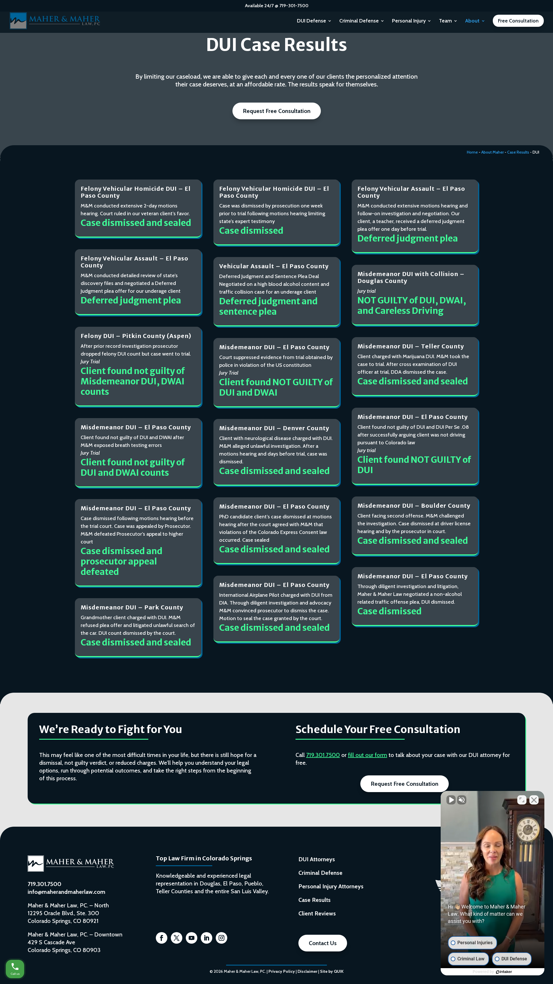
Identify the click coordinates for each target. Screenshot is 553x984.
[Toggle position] (522, 799)
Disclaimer (307, 971)
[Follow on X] (176, 938)
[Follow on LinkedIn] (206, 938)
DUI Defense (311, 21)
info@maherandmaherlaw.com (66, 891)
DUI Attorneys (316, 859)
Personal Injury (409, 21)
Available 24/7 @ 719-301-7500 (276, 5)
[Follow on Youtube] (191, 938)
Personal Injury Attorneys (330, 886)
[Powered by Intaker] (504, 972)
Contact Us (323, 943)
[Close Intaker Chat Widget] (534, 799)
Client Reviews (317, 913)
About (472, 21)
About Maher (492, 152)
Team (445, 21)
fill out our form (367, 754)
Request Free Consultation (276, 110)
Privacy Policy (281, 971)
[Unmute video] (451, 799)
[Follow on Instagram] (221, 938)
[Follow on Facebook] (161, 938)
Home (472, 152)
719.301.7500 (323, 754)
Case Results (518, 152)
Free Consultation (518, 21)
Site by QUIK (332, 971)
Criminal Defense (359, 21)
